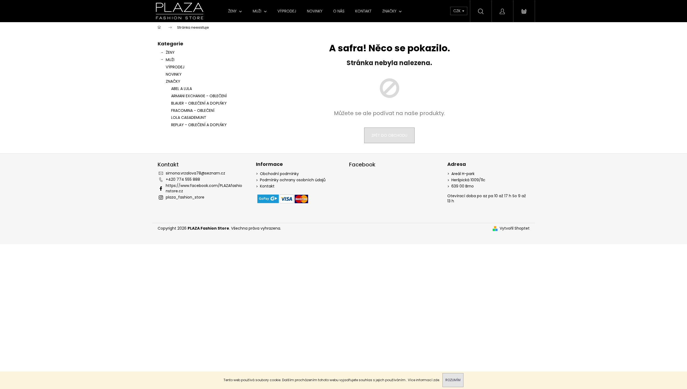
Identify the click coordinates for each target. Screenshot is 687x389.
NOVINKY (174, 74)
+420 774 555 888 (183, 179)
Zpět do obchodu (389, 135)
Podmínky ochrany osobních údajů (293, 180)
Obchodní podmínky (279, 173)
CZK (457, 11)
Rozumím (453, 380)
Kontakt (267, 186)
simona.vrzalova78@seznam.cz (195, 173)
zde (436, 380)
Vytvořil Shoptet (515, 228)
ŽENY (170, 52)
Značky (173, 81)
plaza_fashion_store (185, 197)
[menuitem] (235, 11)
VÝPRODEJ (175, 67)
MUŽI (170, 59)
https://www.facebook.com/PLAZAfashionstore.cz (204, 188)
